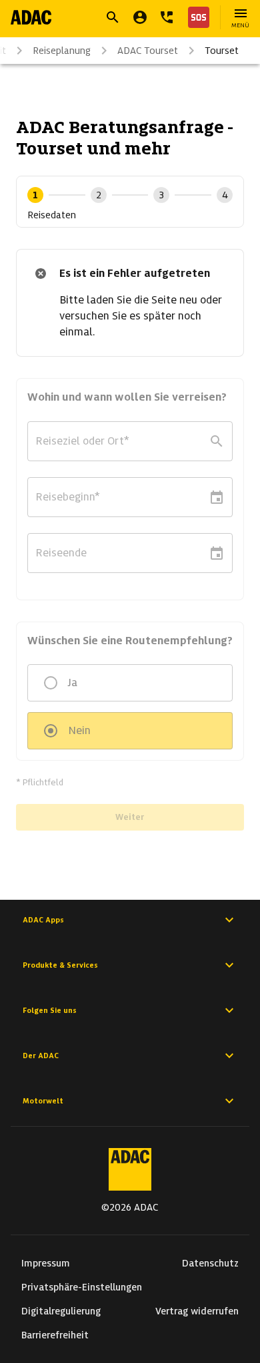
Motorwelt (43, 1100)
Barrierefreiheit (55, 1335)
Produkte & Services (60, 965)
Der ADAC (41, 1055)
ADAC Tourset (147, 51)
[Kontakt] (167, 17)
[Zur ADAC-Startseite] (31, 17)
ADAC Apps (43, 919)
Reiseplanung (62, 51)
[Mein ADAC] (140, 17)
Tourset (222, 51)
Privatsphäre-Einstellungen (81, 1287)
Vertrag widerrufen (197, 1311)
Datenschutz (210, 1263)
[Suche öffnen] (112, 17)
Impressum (45, 1263)
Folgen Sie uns (50, 1010)
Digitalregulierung (61, 1311)
